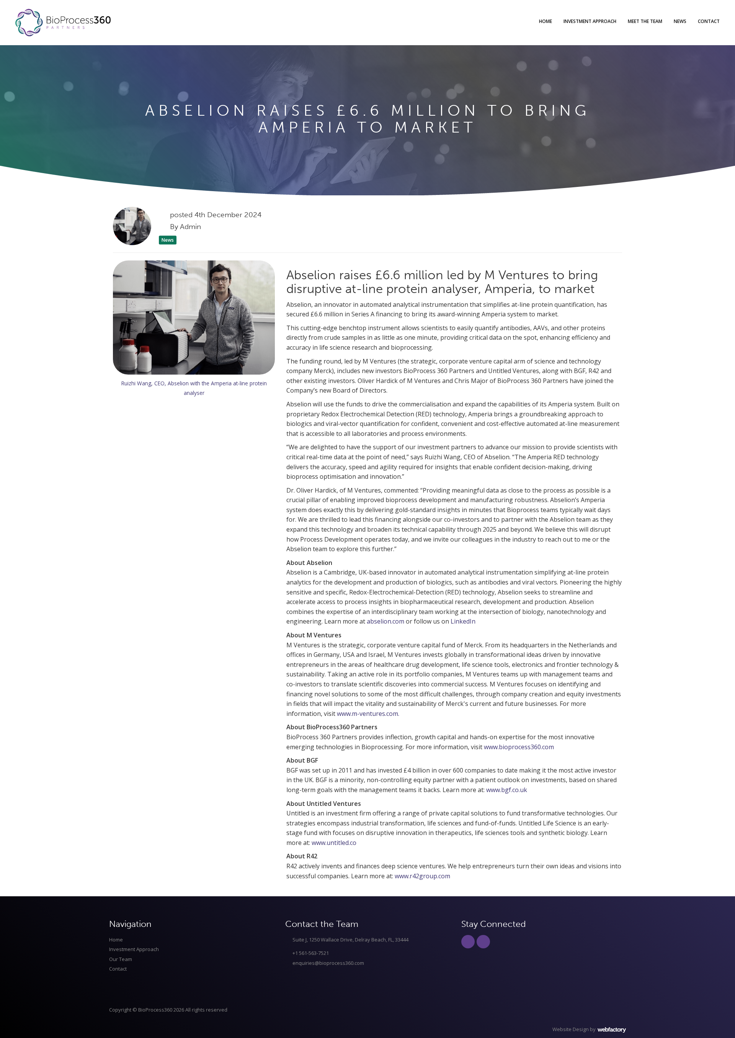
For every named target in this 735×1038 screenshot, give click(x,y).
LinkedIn (463, 621)
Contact (709, 21)
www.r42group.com (422, 876)
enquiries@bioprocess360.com (328, 962)
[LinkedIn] (468, 941)
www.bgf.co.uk (506, 790)
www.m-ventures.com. (368, 713)
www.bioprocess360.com (519, 747)
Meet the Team (645, 21)
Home (545, 21)
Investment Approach (590, 21)
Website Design (570, 1029)
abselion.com (385, 621)
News (680, 21)
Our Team (120, 959)
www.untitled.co (334, 842)
